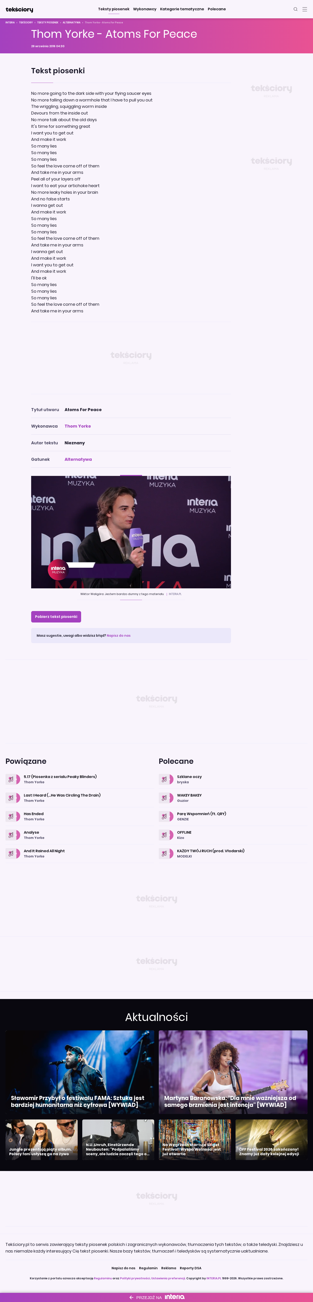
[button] (113, 9)
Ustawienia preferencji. (168, 1278)
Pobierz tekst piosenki (56, 616)
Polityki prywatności (135, 1278)
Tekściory (26, 22)
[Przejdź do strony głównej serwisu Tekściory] (19, 9)
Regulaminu (103, 1278)
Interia (10, 22)
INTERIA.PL (213, 1278)
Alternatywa (71, 22)
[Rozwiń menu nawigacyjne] (304, 9)
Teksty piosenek (47, 22)
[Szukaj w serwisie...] (295, 9)
